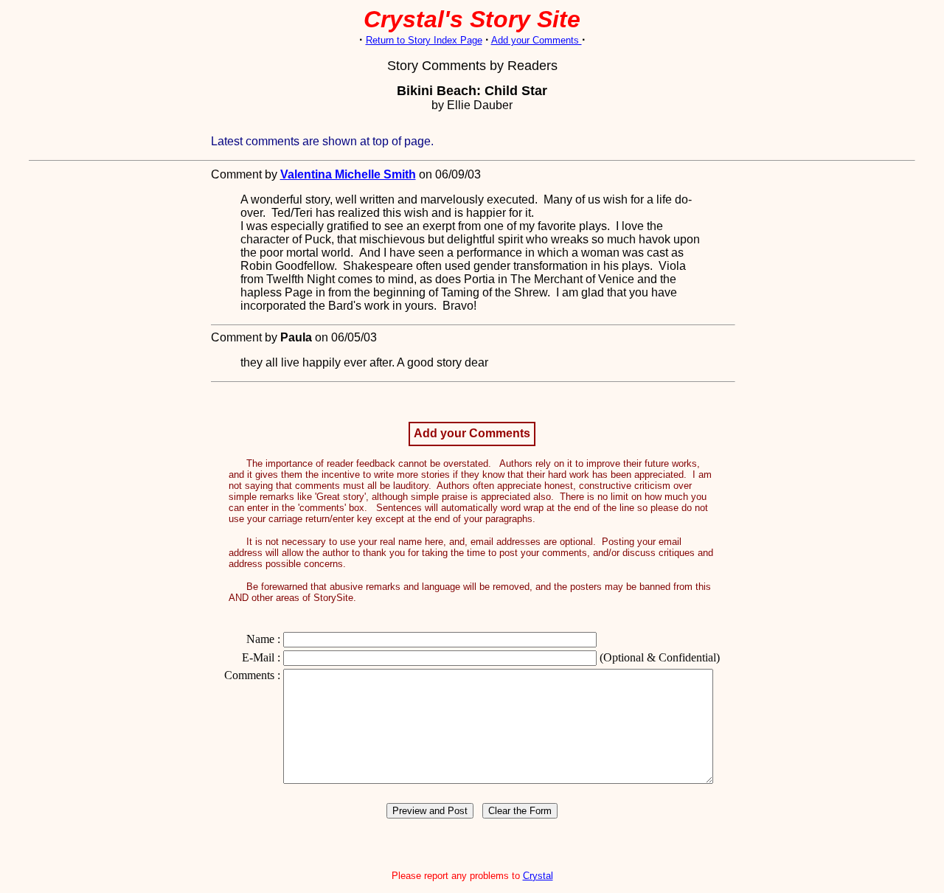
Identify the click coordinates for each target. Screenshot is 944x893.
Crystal (538, 875)
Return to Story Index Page (424, 40)
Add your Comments (536, 40)
